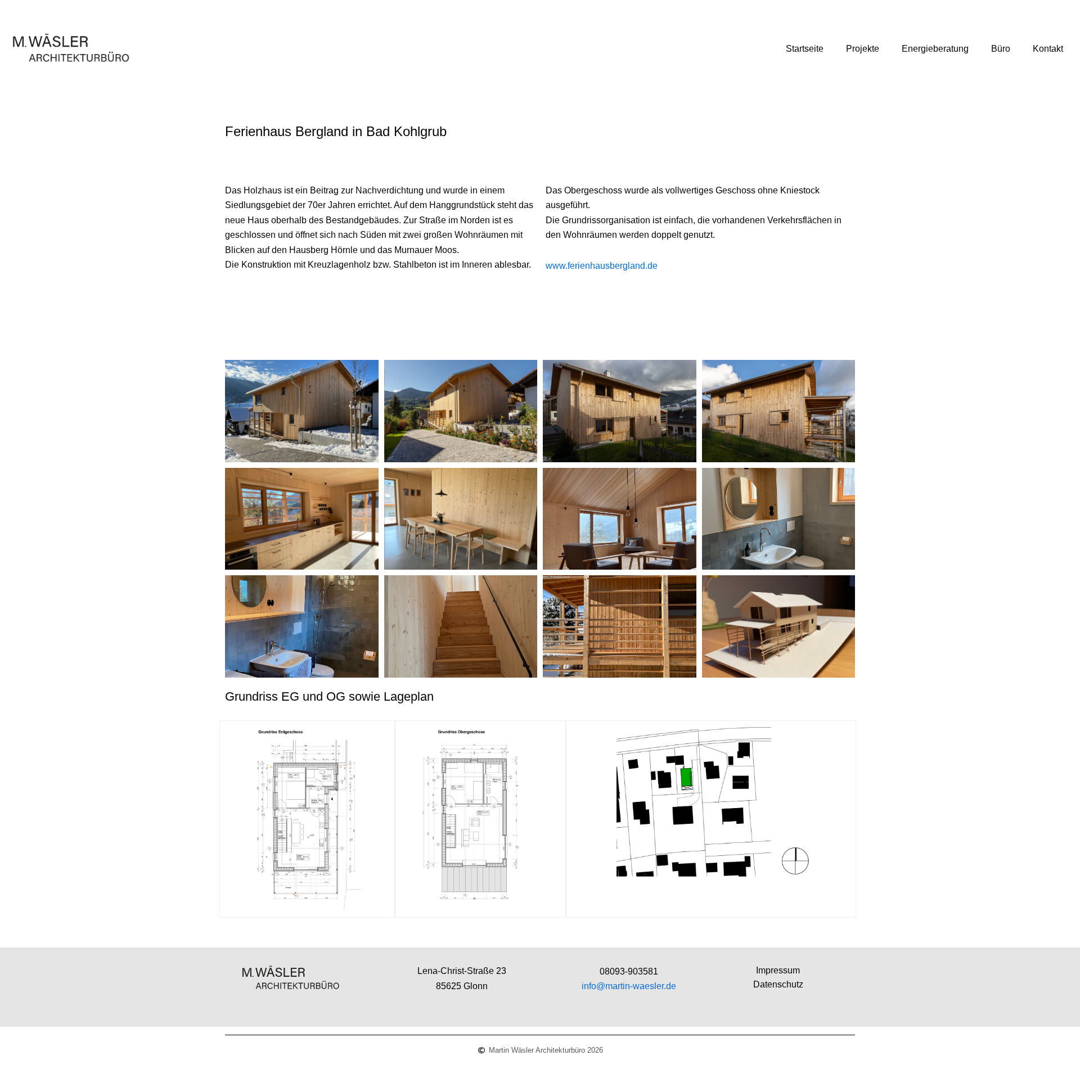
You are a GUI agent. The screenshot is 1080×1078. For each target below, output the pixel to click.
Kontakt (1048, 48)
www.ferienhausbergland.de (602, 265)
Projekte (862, 48)
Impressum (778, 970)
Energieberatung (935, 48)
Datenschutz (778, 984)
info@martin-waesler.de (629, 986)
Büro (1000, 48)
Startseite (805, 48)
